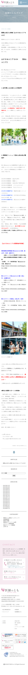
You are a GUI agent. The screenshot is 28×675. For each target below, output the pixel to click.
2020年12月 (6, 498)
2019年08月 (6, 507)
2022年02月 (6, 494)
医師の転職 (6, 520)
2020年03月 (6, 501)
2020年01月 (6, 504)
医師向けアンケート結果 (9, 522)
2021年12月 (6, 495)
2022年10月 (6, 487)
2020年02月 (6, 502)
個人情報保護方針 (7, 609)
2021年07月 (6, 496)
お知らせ (5, 526)
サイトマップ (6, 611)
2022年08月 (6, 488)
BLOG (16, 628)
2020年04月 (6, 499)
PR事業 (16, 624)
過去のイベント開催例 (9, 525)
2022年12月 (6, 485)
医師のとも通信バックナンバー (11, 517)
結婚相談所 (6, 519)
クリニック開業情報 (8, 523)
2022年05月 (6, 489)
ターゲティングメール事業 (19, 626)
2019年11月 (6, 505)
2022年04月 (6, 491)
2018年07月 (6, 508)
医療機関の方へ (18, 611)
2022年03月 (6, 492)
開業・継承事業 (17, 622)
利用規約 (17, 609)
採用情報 (4, 622)
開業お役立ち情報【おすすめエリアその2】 (14, 463)
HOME (2, 6)
